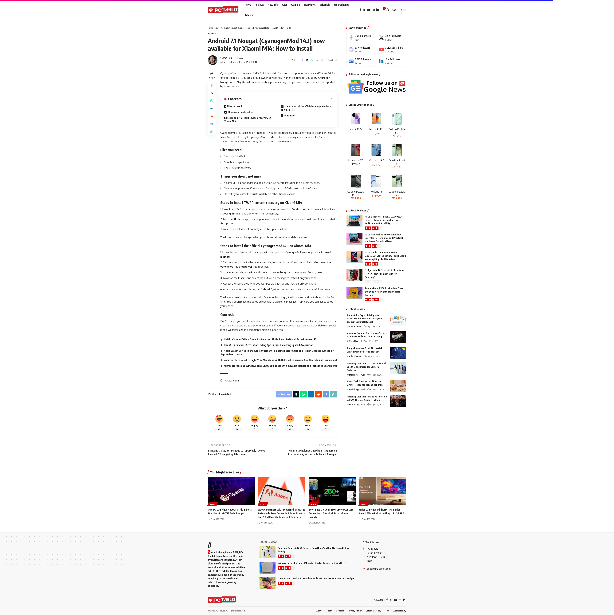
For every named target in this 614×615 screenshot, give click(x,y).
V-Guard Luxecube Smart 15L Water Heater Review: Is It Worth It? (312, 563)
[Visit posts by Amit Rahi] (212, 60)
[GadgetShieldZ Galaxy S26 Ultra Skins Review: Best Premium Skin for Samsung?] (354, 275)
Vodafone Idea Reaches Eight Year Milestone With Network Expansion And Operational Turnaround (280, 360)
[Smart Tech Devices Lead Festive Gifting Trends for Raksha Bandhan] (398, 386)
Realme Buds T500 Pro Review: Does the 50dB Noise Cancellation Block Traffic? (384, 291)
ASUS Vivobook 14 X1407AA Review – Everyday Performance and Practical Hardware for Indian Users (384, 238)
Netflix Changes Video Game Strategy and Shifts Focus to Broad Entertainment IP (270, 339)
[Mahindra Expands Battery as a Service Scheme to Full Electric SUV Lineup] (398, 337)
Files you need (234, 106)
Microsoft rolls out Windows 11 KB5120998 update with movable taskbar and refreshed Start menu (280, 365)
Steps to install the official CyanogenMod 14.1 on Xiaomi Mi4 (306, 108)
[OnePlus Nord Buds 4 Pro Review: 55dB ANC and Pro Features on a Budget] (268, 583)
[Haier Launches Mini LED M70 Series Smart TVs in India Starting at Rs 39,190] (382, 491)
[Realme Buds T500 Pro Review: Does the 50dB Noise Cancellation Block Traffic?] (354, 293)
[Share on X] (307, 60)
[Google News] (361, 61)
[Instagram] (373, 10)
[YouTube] (368, 10)
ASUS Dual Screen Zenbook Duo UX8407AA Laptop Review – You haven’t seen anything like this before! (385, 256)
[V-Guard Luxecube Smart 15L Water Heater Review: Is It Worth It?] (268, 568)
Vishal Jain (353, 341)
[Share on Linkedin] (212, 108)
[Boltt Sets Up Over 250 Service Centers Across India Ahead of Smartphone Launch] (332, 491)
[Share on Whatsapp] (312, 60)
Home (210, 28)
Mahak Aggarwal (357, 374)
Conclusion (289, 115)
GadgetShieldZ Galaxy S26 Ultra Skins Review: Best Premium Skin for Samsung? (384, 273)
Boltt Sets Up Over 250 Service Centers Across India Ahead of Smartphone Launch (331, 513)
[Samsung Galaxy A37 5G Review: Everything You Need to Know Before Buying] (268, 552)
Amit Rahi (227, 57)
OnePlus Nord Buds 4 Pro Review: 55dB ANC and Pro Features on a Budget (316, 578)
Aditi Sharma (355, 326)
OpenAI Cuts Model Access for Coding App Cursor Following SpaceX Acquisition (268, 345)
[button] (387, 10)
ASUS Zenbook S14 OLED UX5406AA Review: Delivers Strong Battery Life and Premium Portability (384, 220)
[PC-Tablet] (223, 10)
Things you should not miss (242, 112)
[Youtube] (391, 49)
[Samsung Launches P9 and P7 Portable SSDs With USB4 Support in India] (398, 401)
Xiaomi (236, 380)
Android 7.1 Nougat (266, 132)
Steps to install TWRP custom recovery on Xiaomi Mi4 (247, 119)
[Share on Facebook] (302, 60)
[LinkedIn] (377, 10)
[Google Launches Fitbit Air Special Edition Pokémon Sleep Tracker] (398, 353)
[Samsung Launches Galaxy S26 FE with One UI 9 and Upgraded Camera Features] (398, 368)
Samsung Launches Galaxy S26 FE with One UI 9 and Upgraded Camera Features (366, 367)
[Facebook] (360, 10)
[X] (364, 10)
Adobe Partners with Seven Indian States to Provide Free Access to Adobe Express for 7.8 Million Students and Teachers (281, 513)
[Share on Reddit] (317, 60)
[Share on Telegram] (212, 123)
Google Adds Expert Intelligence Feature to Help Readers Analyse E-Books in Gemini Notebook (364, 318)
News (217, 28)
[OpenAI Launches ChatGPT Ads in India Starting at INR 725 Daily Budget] (231, 491)
